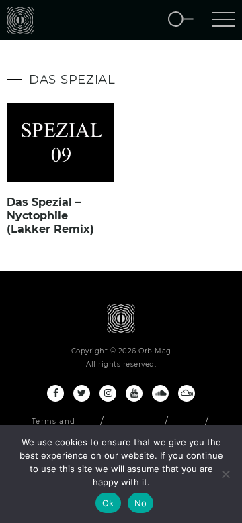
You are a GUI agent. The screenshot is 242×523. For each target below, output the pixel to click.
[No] (225, 474)
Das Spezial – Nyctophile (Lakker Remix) (50, 215)
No (140, 503)
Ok (108, 503)
